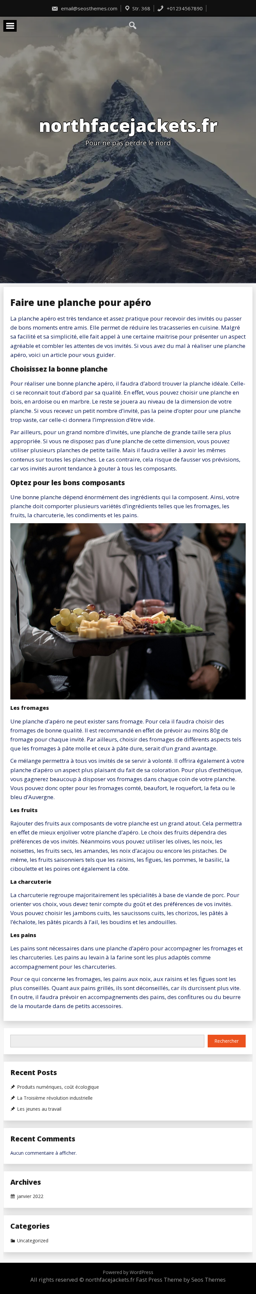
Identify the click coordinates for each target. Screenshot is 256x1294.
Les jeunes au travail (39, 1109)
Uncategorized (32, 1241)
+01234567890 (184, 8)
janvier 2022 (30, 1196)
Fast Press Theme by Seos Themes (181, 1279)
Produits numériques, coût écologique (58, 1087)
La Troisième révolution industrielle (55, 1098)
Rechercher (226, 1041)
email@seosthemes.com (88, 8)
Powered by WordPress (128, 1272)
